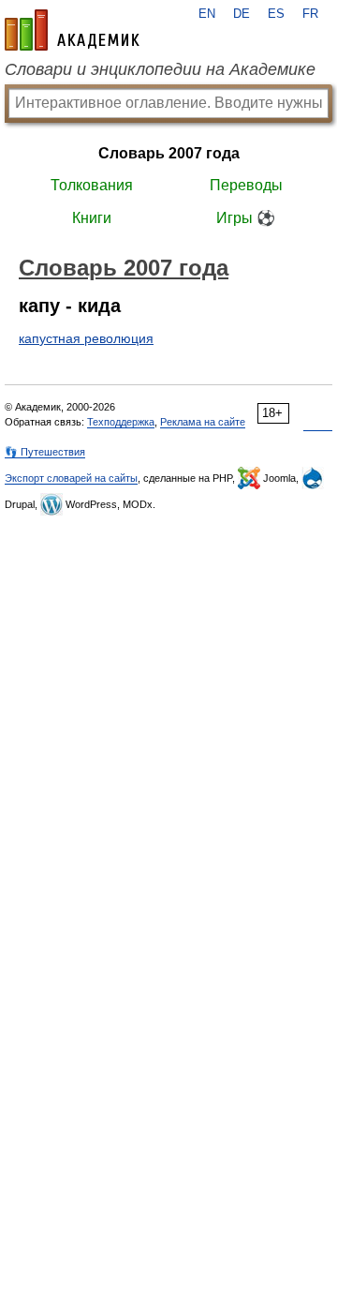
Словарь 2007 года (169, 153)
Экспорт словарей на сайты (71, 478)
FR (310, 14)
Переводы (246, 185)
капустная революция (86, 338)
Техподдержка (120, 421)
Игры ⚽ (245, 218)
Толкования (92, 185)
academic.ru (72, 30)
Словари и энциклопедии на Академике (160, 69)
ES (276, 14)
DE (241, 14)
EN (206, 14)
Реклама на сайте (202, 421)
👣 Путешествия (45, 451)
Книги (91, 218)
